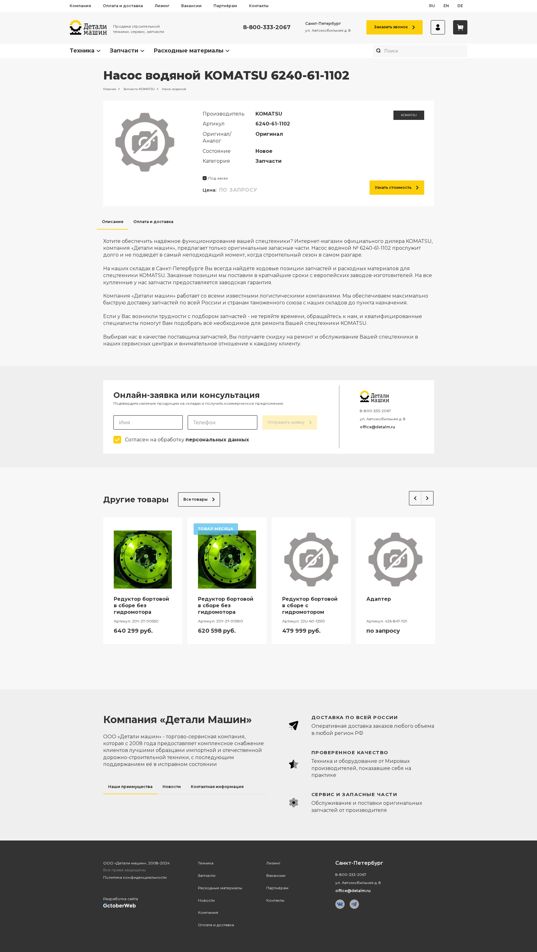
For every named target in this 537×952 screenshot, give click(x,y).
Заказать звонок (391, 27)
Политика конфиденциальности (135, 877)
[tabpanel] (268, 289)
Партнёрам (225, 5)
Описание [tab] (112, 221)
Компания (80, 5)
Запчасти (124, 50)
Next (427, 498)
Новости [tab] (172, 786)
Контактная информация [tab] (217, 786)
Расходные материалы (188, 50)
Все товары (195, 499)
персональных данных (217, 440)
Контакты (258, 5)
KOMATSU (409, 115)
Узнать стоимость (393, 187)
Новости (206, 900)
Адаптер (378, 599)
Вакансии (191, 5)
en (446, 5)
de (460, 5)
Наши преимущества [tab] (130, 786)
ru (432, 5)
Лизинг (162, 5)
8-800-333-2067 (267, 27)
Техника (82, 50)
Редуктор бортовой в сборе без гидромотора (141, 605)
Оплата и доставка (123, 5)
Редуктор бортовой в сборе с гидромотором (309, 605)
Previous (415, 498)
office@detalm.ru (377, 427)
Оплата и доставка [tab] (153, 221)
